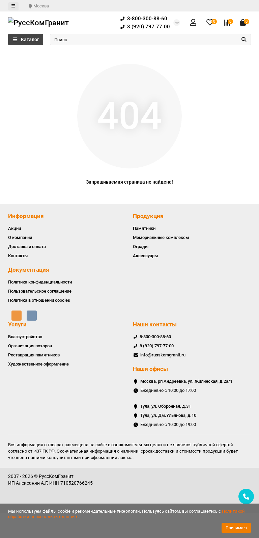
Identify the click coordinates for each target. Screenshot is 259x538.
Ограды (140, 246)
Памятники (144, 228)
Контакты (18, 255)
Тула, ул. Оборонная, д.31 (165, 406)
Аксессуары (145, 255)
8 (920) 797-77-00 (148, 27)
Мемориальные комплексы (161, 237)
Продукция (148, 216)
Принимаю (236, 528)
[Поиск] (244, 39)
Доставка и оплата (27, 246)
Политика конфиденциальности (40, 282)
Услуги (17, 324)
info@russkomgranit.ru (162, 354)
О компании (20, 237)
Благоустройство (25, 336)
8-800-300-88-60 (147, 19)
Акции (14, 228)
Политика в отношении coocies (39, 300)
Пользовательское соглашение (39, 291)
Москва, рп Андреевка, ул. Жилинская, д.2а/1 (186, 381)
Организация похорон (30, 345)
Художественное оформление (38, 364)
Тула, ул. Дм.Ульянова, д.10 (168, 415)
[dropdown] (13, 6)
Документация (28, 269)
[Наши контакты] (246, 496)
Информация (26, 216)
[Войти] (193, 23)
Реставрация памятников (34, 354)
